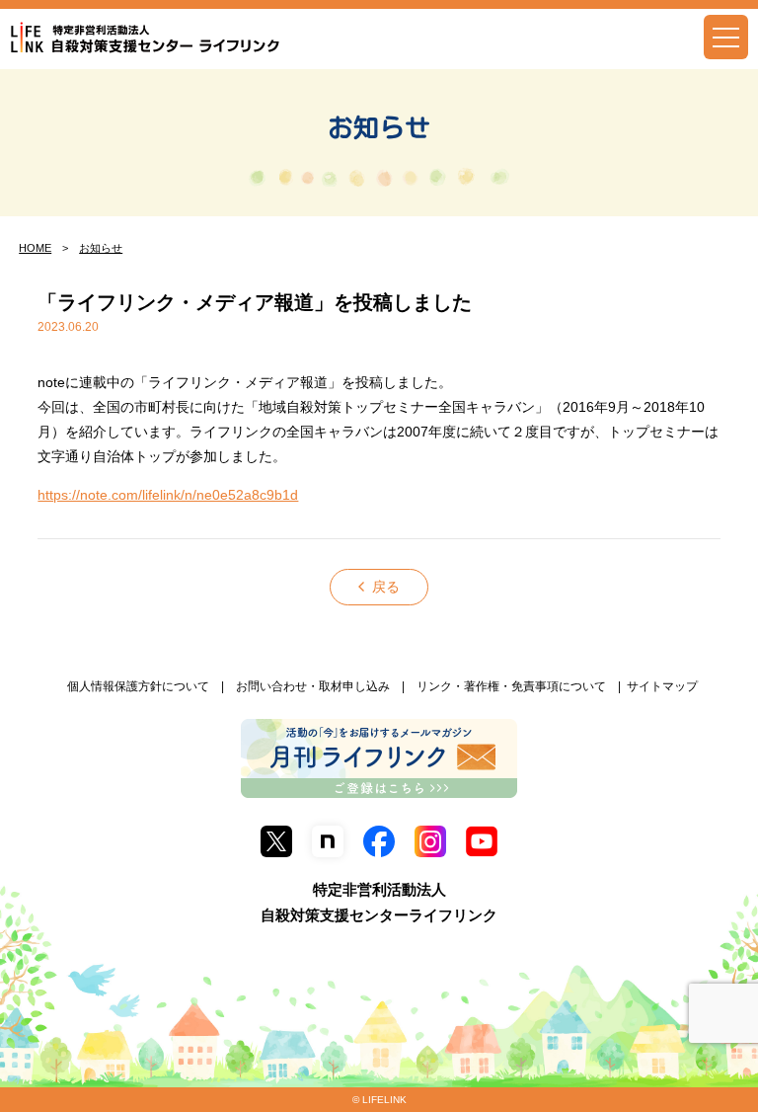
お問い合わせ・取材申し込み (313, 686)
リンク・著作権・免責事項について (511, 686)
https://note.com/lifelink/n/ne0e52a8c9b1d (168, 495)
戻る (386, 587)
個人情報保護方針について (138, 686)
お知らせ (379, 127)
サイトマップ (662, 686)
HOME (35, 248)
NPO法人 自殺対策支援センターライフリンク (145, 38)
